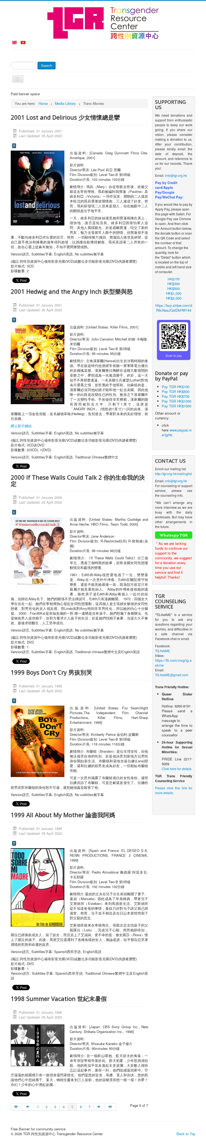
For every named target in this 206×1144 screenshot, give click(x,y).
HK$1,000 (173, 293)
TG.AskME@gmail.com (171, 674)
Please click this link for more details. (173, 790)
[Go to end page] (110, 1107)
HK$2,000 (173, 298)
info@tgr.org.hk (176, 175)
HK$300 (173, 283)
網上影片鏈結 (21, 425)
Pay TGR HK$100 (175, 386)
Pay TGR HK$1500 (176, 405)
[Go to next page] (99, 1107)
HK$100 (174, 279)
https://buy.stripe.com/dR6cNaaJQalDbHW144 (173, 308)
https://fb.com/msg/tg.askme (173, 663)
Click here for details (177, 768)
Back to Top (185, 1133)
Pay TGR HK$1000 (176, 401)
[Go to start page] (16, 1107)
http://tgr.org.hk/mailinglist (173, 473)
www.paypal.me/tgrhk (177, 432)
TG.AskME (162, 650)
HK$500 (173, 288)
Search (46, 65)
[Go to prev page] (28, 1107)
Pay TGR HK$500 (175, 391)
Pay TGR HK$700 (175, 396)
